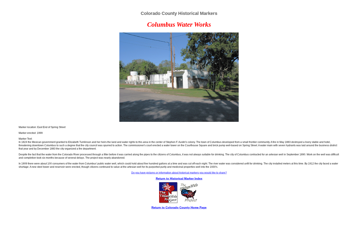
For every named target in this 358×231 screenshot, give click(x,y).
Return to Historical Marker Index (179, 178)
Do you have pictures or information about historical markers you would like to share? (179, 172)
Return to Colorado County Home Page (179, 207)
